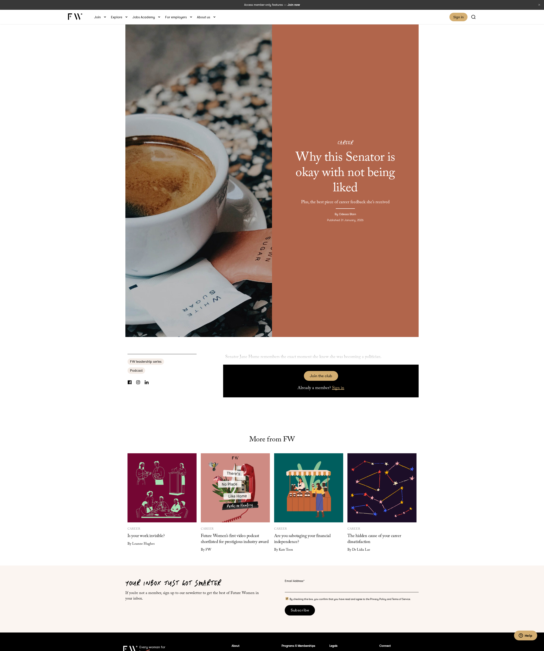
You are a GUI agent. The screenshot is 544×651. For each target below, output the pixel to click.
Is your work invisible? (146, 536)
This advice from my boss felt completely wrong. (538, 325)
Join (97, 17)
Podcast (136, 370)
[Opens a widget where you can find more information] (525, 636)
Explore (116, 17)
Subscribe (300, 610)
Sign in (458, 17)
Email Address (295, 581)
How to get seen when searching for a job (6, 325)
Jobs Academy (143, 17)
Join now (294, 5)
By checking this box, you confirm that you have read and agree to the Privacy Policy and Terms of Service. (350, 599)
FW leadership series (146, 361)
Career (345, 143)
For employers (176, 17)
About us (203, 17)
